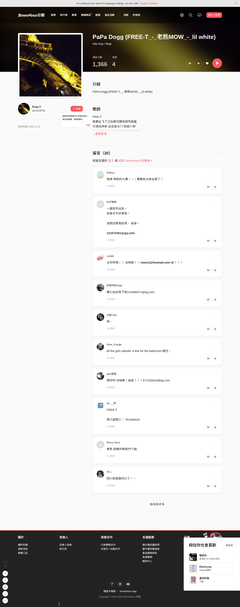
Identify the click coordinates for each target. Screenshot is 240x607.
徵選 (97, 15)
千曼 (201, 581)
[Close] (236, 3)
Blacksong (205, 566)
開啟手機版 (110, 591)
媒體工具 (23, 553)
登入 (111, 160)
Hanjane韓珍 (205, 570)
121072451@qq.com (121, 233)
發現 (53, 15)
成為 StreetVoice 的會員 (134, 160)
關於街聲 (23, 544)
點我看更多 (157, 504)
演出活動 (109, 15)
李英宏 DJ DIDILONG (209, 559)
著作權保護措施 (151, 548)
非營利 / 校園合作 (110, 548)
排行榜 (63, 15)
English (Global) (149, 3)
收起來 (229, 545)
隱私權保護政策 (151, 544)
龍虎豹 (203, 555)
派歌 (125, 15)
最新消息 (23, 548)
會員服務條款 (149, 553)
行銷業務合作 (108, 544)
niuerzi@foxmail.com (155, 262)
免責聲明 (147, 557)
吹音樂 (136, 15)
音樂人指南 (65, 544)
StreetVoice (31, 15)
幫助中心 (147, 561)
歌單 (74, 15)
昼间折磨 (204, 578)
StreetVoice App (128, 591)
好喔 (88, 125)
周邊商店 (86, 15)
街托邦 (63, 548)
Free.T (36, 107)
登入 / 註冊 (214, 15)
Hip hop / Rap (102, 43)
